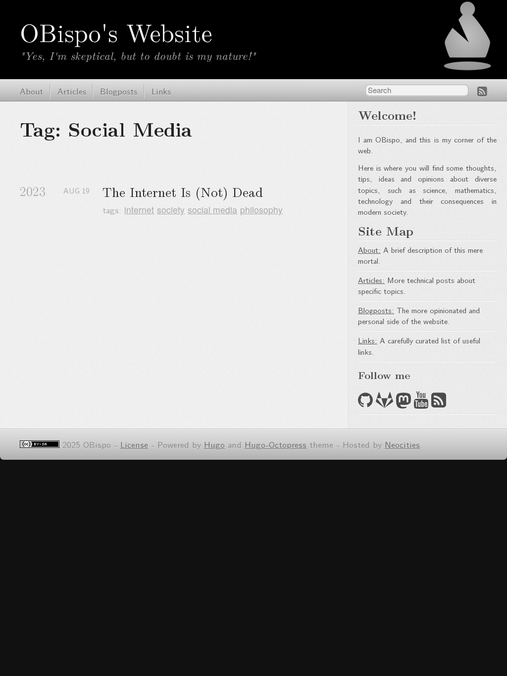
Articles (71, 91)
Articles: (371, 280)
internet (139, 209)
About (31, 91)
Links (161, 91)
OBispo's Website (116, 31)
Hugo (214, 444)
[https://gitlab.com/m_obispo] (384, 402)
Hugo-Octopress (275, 444)
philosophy (261, 209)
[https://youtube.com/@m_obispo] (421, 402)
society (171, 209)
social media (212, 209)
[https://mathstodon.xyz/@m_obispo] (403, 402)
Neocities (402, 444)
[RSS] (482, 91)
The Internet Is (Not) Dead (182, 192)
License (134, 444)
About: (369, 249)
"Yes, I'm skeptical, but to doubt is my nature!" (137, 55)
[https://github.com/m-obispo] (365, 402)
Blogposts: (376, 310)
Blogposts (118, 91)
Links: (367, 340)
